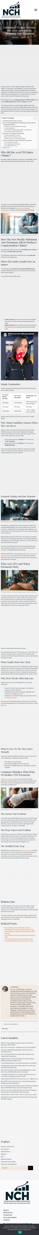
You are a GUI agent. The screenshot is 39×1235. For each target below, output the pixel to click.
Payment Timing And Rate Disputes (14, 131)
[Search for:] (14, 1168)
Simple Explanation (10, 128)
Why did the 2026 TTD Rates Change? (12, 121)
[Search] (30, 1168)
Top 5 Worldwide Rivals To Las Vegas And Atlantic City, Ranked (18, 1063)
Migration (3, 1154)
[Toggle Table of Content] (34, 118)
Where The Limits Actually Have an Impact (16, 126)
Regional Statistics (6, 1159)
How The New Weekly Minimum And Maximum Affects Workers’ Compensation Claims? (19, 123)
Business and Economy (7, 1146)
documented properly (11, 697)
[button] (36, 10)
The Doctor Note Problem (12, 142)
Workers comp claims (7, 779)
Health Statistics (5, 1151)
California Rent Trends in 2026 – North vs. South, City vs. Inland (18, 1094)
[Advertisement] (19, 65)
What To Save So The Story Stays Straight (15, 138)
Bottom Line (6, 147)
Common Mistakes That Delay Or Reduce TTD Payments (17, 140)
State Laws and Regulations (11, 1024)
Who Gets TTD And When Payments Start (13, 133)
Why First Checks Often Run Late (13, 137)
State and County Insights (8, 1161)
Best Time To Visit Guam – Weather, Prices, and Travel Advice (18, 1047)
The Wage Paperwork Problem (13, 144)
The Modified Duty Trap (11, 145)
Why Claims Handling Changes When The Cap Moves (19, 129)
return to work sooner (26, 850)
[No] (37, 1229)
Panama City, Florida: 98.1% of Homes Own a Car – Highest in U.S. (19, 1079)
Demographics (5, 1149)
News (2, 1156)
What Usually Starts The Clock (13, 135)
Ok (20, 1232)
